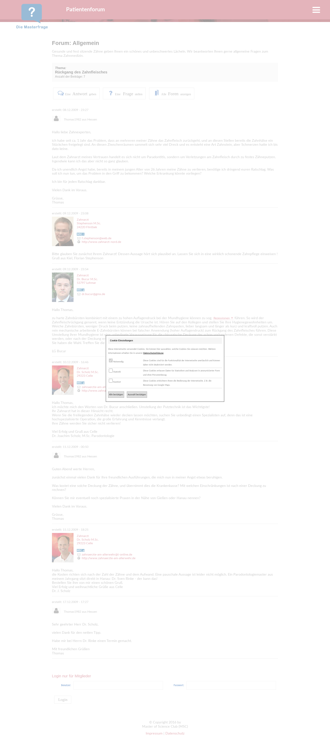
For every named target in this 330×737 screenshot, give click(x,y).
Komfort (117, 382)
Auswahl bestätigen (137, 395)
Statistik (117, 372)
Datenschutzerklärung (153, 353)
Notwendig (118, 362)
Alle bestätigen (116, 395)
